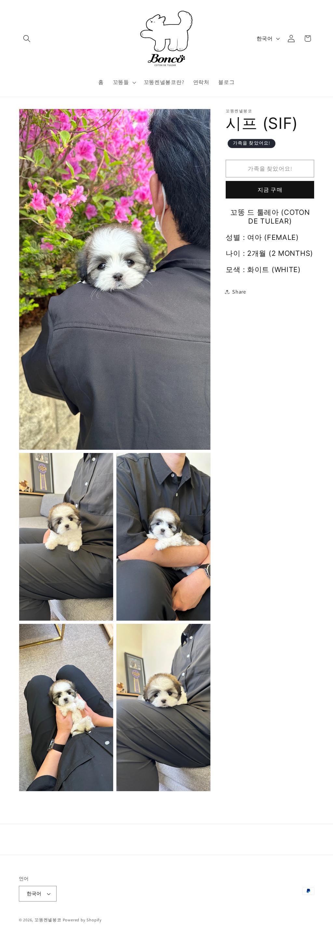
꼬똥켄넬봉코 (47, 920)
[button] (27, 38)
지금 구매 (270, 189)
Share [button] (239, 291)
